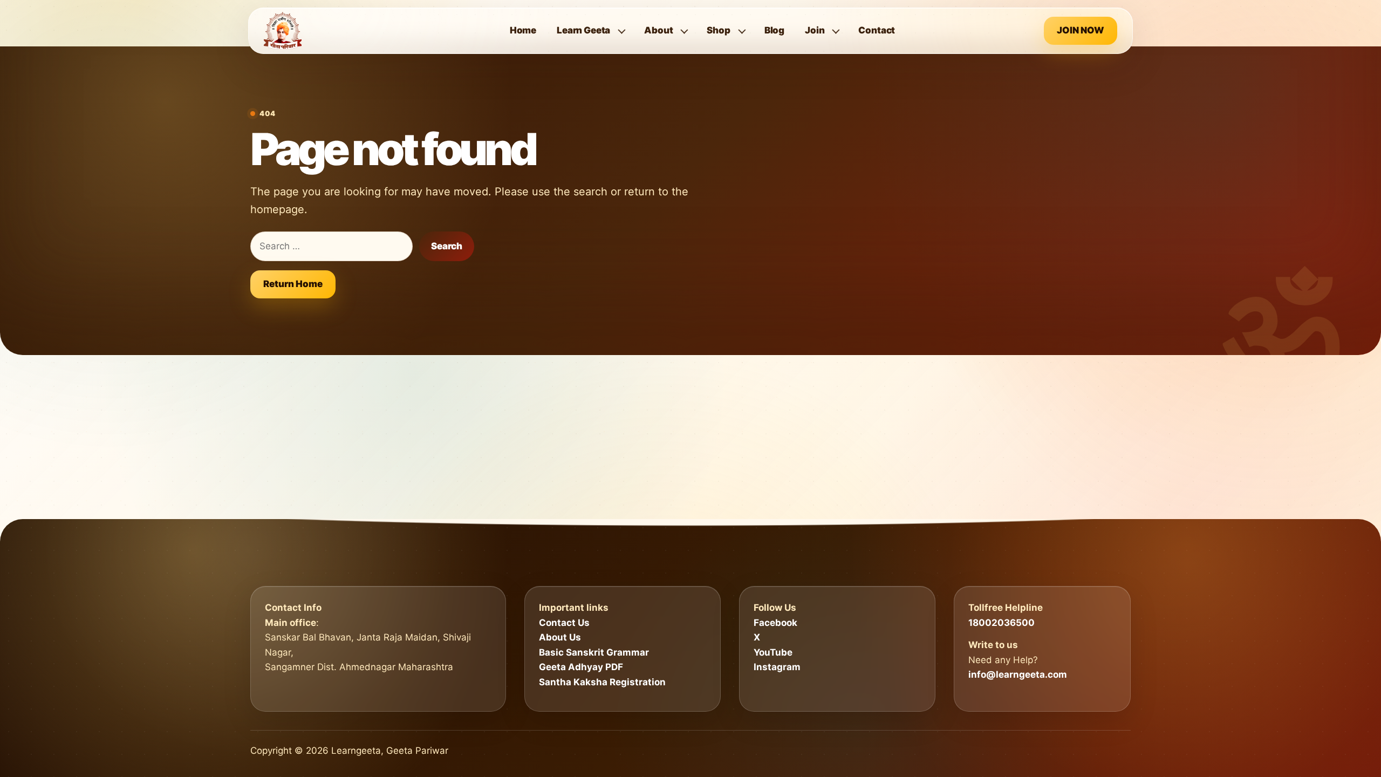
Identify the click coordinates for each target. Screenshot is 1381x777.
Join (814, 30)
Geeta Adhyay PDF (581, 667)
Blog (774, 30)
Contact (876, 30)
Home (523, 30)
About (658, 30)
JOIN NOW (1080, 30)
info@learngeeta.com (1017, 674)
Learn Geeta (583, 30)
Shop (718, 30)
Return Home (293, 283)
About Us (560, 637)
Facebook (775, 622)
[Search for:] (331, 246)
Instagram (777, 667)
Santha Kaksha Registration (602, 682)
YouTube (773, 652)
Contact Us (564, 622)
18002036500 (1001, 622)
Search (446, 246)
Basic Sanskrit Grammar (594, 652)
